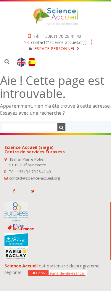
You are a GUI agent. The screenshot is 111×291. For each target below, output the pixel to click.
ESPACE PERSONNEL (54, 48)
